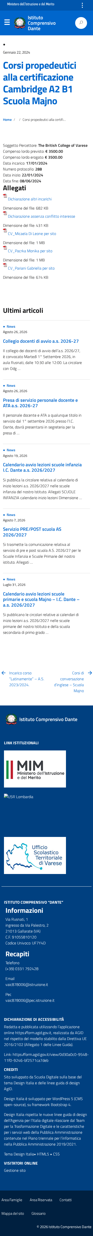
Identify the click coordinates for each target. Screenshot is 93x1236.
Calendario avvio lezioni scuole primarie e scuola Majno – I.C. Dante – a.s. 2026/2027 (41, 599)
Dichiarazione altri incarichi (30, 199)
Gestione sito (15, 1170)
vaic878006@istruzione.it (26, 984)
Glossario (38, 1213)
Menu (7, 23)
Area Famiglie (11, 1200)
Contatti (66, 1200)
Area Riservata (41, 1200)
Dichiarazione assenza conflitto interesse (41, 216)
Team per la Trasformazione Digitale (44, 1123)
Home (7, 119)
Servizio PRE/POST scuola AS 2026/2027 (32, 531)
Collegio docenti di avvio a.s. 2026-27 (41, 340)
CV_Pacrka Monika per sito (30, 251)
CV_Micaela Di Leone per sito (32, 233)
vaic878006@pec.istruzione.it (30, 1000)
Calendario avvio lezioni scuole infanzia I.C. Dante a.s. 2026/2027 (42, 467)
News (11, 326)
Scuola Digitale (46, 1077)
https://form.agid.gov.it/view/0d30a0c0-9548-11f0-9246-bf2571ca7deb (46, 1057)
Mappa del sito (12, 1213)
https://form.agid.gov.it (33, 1033)
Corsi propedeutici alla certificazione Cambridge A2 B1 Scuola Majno (39, 83)
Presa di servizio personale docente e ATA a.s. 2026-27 (40, 402)
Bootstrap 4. (61, 1105)
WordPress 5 (62, 1099)
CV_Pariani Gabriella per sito (31, 268)
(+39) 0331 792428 (21, 969)
